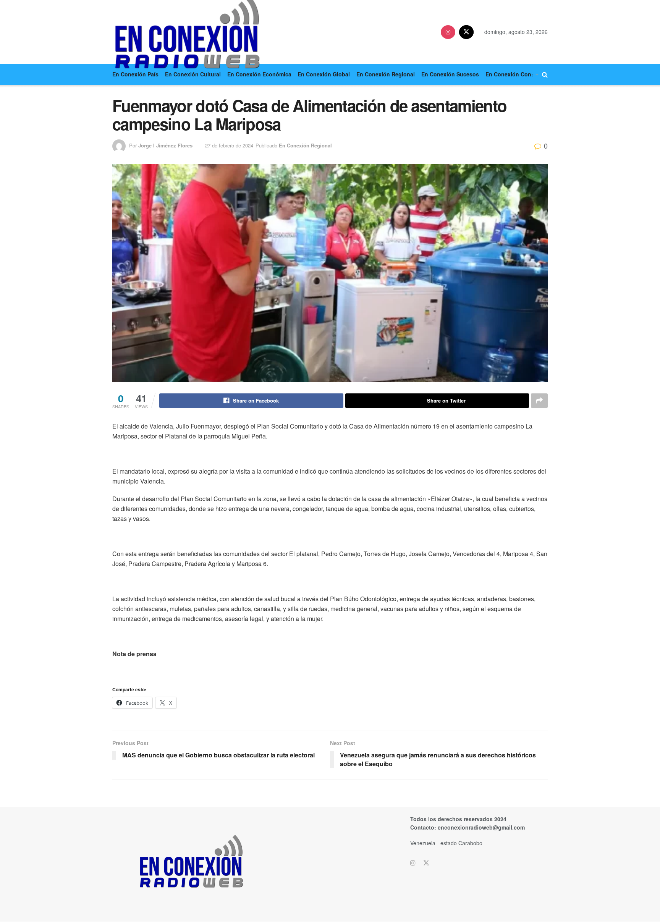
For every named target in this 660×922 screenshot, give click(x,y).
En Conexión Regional (385, 74)
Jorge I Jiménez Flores (165, 145)
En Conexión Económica (259, 74)
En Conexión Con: (509, 74)
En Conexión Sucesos (450, 74)
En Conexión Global (324, 74)
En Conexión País (135, 74)
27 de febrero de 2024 (229, 145)
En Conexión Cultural (193, 74)
